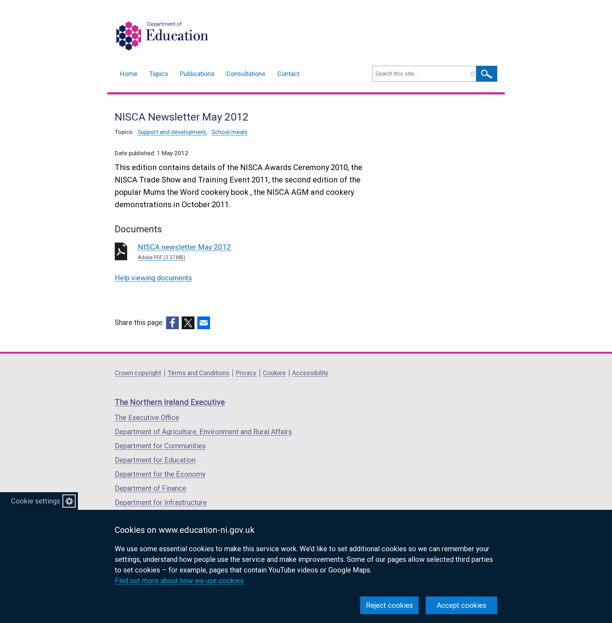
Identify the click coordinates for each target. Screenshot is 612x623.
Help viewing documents (153, 278)
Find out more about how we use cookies (179, 580)
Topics (158, 73)
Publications (197, 73)
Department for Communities (160, 446)
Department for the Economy (160, 474)
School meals (229, 131)
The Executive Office (147, 417)
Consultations (246, 73)
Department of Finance (150, 488)
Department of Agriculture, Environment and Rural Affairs (203, 431)
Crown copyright (138, 373)
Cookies (274, 373)
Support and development (171, 131)
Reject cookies (389, 605)
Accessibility (310, 373)
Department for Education (155, 460)
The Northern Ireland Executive (170, 402)
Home (128, 73)
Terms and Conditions (199, 373)
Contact (288, 73)
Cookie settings (35, 501)
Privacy (246, 373)
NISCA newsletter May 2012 (184, 251)
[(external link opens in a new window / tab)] (172, 322)
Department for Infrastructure (161, 502)
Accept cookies (461, 605)
